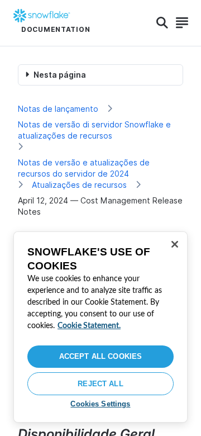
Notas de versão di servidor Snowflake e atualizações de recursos (94, 130)
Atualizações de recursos (79, 184)
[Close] (174, 244)
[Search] (162, 23)
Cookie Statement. (89, 326)
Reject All (100, 384)
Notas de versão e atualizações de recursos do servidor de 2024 (84, 168)
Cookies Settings (100, 404)
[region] (100, 327)
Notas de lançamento (58, 108)
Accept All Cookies (100, 356)
